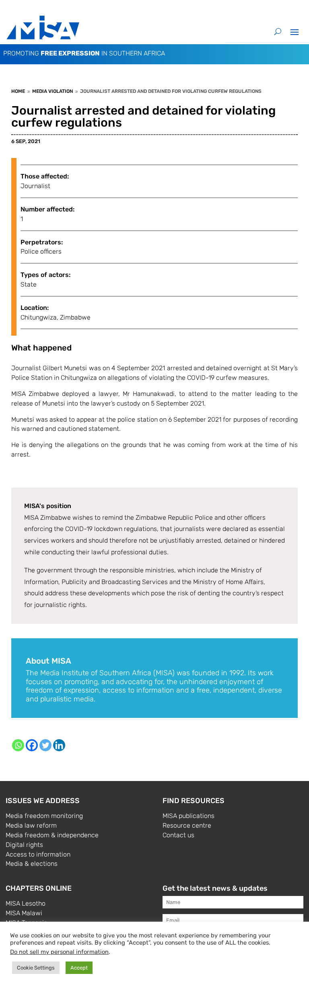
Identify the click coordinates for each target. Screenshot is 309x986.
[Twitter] (45, 745)
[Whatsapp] (18, 745)
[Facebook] (32, 745)
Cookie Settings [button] (36, 968)
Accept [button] (79, 968)
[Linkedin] (59, 745)
